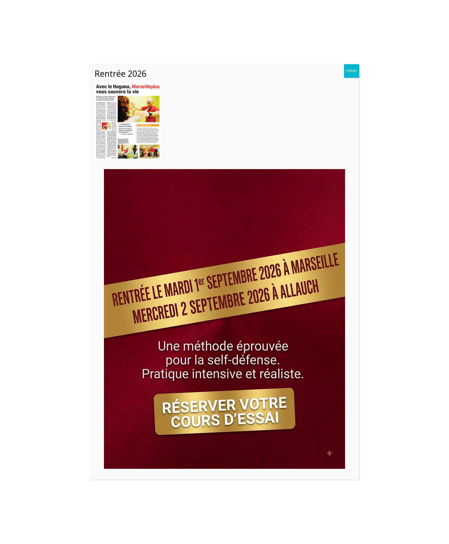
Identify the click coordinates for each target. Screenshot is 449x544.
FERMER (351, 71)
